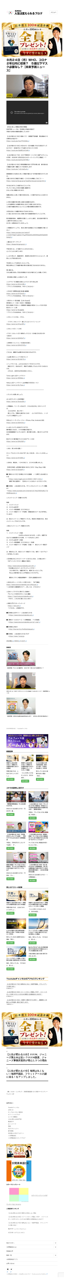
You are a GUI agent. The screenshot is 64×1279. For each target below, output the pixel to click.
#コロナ (22, 641)
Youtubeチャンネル (22, 728)
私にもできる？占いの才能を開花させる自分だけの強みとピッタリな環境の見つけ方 (38, 949)
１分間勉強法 (12, 1135)
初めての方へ (10, 1243)
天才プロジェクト (13, 1128)
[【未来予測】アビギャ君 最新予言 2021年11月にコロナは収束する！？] (28, 657)
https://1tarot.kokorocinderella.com (20, 596)
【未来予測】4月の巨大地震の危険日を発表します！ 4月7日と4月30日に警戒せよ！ (27, 716)
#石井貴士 (9, 641)
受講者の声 (9, 1251)
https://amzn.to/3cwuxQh (15, 401)
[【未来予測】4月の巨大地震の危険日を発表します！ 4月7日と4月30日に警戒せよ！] (28, 705)
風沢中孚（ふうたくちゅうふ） (17, 1229)
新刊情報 (10, 1131)
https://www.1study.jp (16, 636)
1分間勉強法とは (11, 1247)
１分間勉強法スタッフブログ (16, 1138)
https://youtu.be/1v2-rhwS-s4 (16, 169)
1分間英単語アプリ (12, 1259)
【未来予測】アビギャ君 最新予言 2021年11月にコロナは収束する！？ (25, 668)
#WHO (16, 641)
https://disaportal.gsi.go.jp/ (15, 244)
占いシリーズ (12, 1124)
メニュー (53, 12)
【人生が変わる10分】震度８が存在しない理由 (22, 1213)
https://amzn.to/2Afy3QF (15, 441)
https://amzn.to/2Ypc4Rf (15, 324)
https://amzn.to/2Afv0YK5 (15, 345)
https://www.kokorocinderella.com (20, 615)
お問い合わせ (10, 1263)
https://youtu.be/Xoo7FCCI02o (17, 141)
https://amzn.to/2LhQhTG (15, 359)
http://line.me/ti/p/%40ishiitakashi (21, 629)
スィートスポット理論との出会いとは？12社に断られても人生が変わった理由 (38, 932)
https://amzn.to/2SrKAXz (15, 422)
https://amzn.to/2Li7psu (14, 385)
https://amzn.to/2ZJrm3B (15, 284)
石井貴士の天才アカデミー (16, 1133)
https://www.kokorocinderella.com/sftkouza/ (21, 584)
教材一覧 (9, 1255)
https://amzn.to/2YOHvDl (15, 293)
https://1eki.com (13, 605)
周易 (9, 1126)
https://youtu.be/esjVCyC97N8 (17, 159)
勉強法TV (11, 1121)
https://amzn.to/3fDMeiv (15, 378)
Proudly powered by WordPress (39, 1274)
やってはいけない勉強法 (15, 1112)
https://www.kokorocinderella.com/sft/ (21, 565)
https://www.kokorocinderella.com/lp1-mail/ (24, 622)
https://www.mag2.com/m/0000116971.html (25, 479)
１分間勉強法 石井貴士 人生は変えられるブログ (18, 1274)
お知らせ (10, 1110)
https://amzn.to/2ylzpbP (14, 469)
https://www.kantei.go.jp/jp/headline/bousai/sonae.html (25, 181)
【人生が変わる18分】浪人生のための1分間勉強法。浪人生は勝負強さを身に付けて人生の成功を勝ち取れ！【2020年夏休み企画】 (38, 868)
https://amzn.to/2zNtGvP (15, 338)
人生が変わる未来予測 (14, 1119)
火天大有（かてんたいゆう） (16, 1232)
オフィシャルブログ (14, 1114)
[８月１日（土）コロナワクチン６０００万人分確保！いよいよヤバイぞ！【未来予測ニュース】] (28, 680)
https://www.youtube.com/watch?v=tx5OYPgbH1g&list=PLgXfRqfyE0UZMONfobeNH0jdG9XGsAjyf (27, 235)
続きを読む (10, 779)
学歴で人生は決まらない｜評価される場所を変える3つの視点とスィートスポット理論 (27, 766)
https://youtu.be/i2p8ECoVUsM (17, 150)
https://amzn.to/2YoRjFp (15, 458)
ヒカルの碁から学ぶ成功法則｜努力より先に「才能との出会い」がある (16, 932)
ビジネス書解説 (12, 1117)
